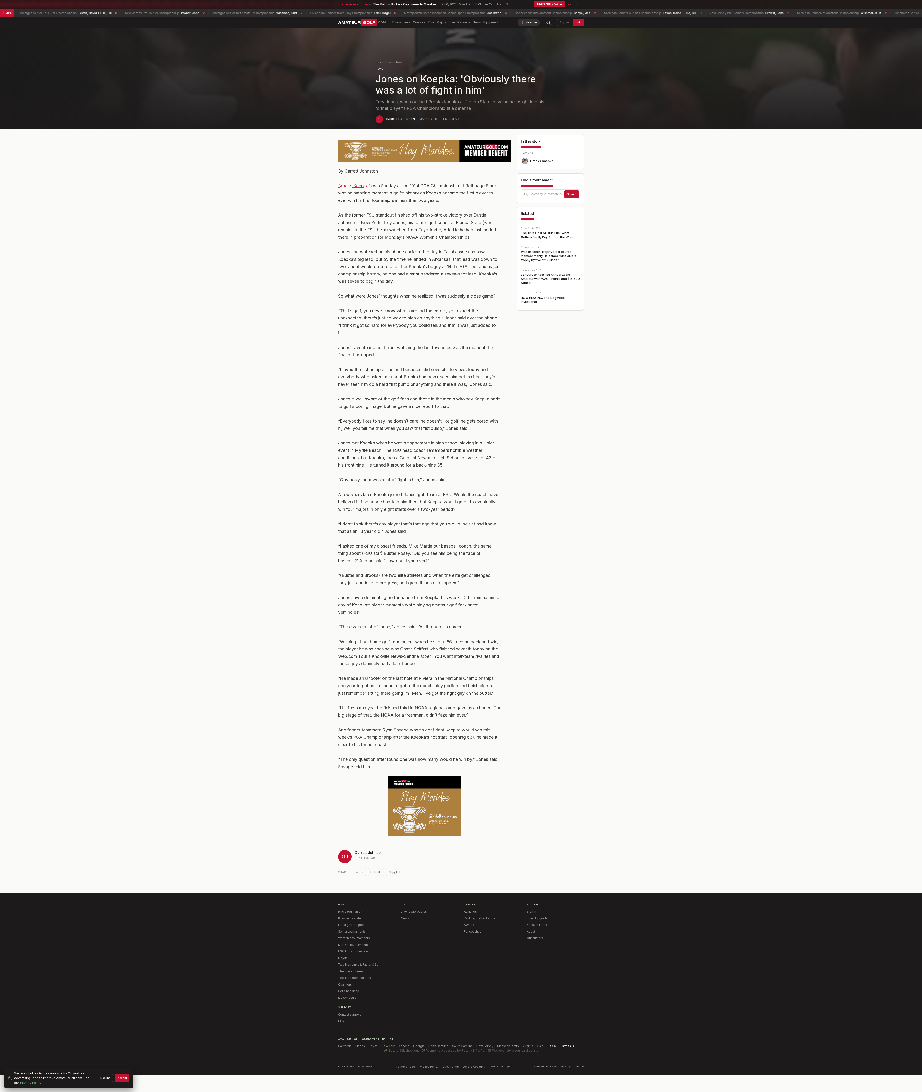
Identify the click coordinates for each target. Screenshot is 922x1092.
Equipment (490, 22)
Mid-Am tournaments (353, 945)
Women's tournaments (354, 938)
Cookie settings (499, 1066)
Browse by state (349, 918)
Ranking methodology (479, 918)
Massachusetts (508, 1046)
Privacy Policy (429, 1066)
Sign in (564, 22)
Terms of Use (405, 1066)
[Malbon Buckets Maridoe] (424, 806)
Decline (105, 1078)
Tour (431, 22)
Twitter (358, 872)
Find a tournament (350, 911)
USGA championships (353, 951)
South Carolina (462, 1046)
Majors (442, 22)
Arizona (404, 1046)
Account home (537, 925)
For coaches (472, 931)
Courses (419, 22)
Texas (373, 1046)
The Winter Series (351, 971)
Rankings (463, 22)
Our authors (535, 938)
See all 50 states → (560, 1046)
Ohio (540, 1046)
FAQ (341, 1021)
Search (571, 194)
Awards (469, 925)
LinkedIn (376, 872)
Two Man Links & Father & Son (359, 964)
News (477, 22)
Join (579, 22)
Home (379, 62)
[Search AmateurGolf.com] (548, 22)
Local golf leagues (351, 925)
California (345, 1046)
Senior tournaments (352, 931)
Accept (122, 1078)
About (531, 931)
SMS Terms (451, 1066)
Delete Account (474, 1066)
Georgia (419, 1046)
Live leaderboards (414, 911)
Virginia (528, 1046)
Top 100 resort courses (354, 978)
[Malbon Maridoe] (424, 151)
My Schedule (347, 997)
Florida (360, 1046)
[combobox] (550, 194)
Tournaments (401, 22)
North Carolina (438, 1046)
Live (452, 22)
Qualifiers (345, 984)
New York (388, 1046)
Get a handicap (348, 991)
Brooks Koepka (353, 185)
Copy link (395, 872)
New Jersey (484, 1046)
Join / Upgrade (537, 918)
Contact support (349, 1014)
